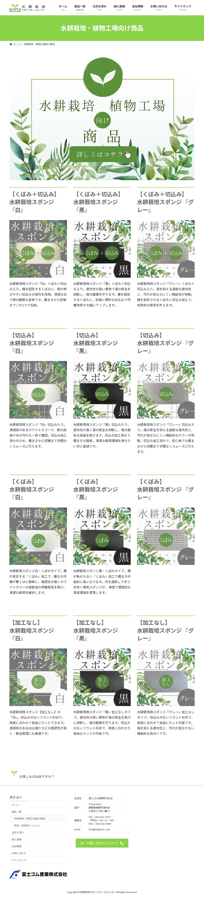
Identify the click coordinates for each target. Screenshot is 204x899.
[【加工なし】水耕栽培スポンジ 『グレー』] (166, 704)
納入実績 (16, 839)
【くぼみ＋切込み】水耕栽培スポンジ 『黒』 (98, 202)
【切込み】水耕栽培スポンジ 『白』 (31, 343)
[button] (102, 843)
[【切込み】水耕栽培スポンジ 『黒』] (102, 417)
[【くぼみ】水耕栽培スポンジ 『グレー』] (166, 563)
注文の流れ (18, 832)
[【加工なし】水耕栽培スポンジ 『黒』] (102, 704)
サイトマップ (19, 860)
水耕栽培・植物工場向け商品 (29, 818)
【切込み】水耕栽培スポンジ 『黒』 (95, 343)
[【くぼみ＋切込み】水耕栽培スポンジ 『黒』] (102, 276)
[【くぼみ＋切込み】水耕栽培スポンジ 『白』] (38, 276)
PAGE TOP (195, 868)
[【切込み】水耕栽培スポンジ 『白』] (38, 417)
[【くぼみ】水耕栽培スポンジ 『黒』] (102, 563)
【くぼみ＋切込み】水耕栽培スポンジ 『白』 (34, 202)
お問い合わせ (19, 853)
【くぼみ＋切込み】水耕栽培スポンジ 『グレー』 (165, 202)
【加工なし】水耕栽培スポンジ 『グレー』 (165, 630)
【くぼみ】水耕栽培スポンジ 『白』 (31, 489)
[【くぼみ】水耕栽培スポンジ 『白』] (38, 563)
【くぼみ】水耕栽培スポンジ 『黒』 (95, 489)
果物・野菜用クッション (27, 825)
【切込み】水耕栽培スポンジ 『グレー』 (165, 343)
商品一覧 (16, 811)
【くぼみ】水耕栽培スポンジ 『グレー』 (165, 489)
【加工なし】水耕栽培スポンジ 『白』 (31, 630)
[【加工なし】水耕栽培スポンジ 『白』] (38, 704)
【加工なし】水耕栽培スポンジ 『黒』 (95, 630)
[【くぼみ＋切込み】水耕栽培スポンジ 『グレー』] (166, 276)
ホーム (15, 804)
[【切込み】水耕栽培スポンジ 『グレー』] (166, 417)
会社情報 (16, 846)
